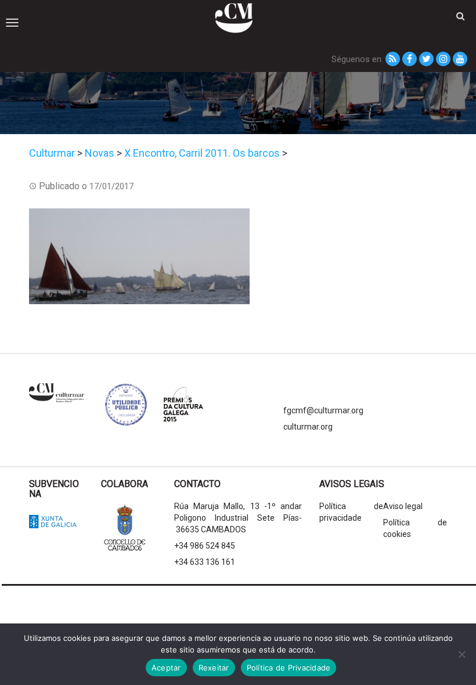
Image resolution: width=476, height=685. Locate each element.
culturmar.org (308, 426)
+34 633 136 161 (204, 562)
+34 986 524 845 (204, 545)
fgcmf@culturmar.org (323, 410)
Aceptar (166, 667)
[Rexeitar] (461, 654)
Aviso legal (403, 506)
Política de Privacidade (289, 667)
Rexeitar (214, 667)
